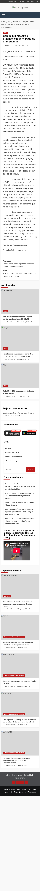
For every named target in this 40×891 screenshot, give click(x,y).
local (5, 32)
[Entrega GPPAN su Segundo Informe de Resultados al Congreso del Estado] (20, 627)
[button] (3, 15)
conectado (25, 413)
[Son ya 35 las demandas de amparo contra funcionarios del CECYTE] (20, 301)
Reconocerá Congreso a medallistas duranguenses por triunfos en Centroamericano (19, 521)
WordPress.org (11, 461)
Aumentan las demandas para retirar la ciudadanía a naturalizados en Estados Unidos (20, 486)
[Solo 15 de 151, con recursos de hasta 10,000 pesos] (20, 375)
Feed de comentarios (13, 457)
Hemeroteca (11, 1)
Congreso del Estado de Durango (14, 637)
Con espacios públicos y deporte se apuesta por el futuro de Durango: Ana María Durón (19, 511)
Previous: (18, 263)
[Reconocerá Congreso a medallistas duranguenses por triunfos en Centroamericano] (20, 743)
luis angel (7, 45)
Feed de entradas (12, 452)
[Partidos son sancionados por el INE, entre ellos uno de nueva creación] (20, 338)
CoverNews (18, 792)
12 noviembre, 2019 (19, 45)
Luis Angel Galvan (9, 322)
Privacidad (21, 1)
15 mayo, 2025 (21, 396)
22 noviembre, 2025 (23, 322)
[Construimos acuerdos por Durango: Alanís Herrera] (20, 665)
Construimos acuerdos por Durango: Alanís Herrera (19, 503)
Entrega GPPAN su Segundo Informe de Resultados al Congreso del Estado (19, 495)
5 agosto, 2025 (21, 359)
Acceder (8, 448)
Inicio (4, 1)
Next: (19, 273)
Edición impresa (32, 1)
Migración (7, 596)
